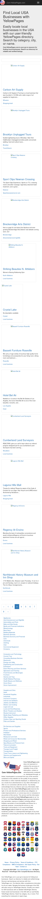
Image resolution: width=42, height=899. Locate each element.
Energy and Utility (9, 662)
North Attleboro (8, 275)
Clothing (6, 643)
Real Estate (7, 735)
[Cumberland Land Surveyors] (21, 425)
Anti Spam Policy (30, 864)
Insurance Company (10, 698)
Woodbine (6, 451)
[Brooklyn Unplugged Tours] (21, 119)
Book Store (7, 630)
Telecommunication (10, 745)
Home (6, 862)
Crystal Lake (10, 309)
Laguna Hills (7, 495)
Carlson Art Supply (13, 89)
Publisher (7, 733)
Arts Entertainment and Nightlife (14, 620)
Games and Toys (9, 677)
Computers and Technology (12, 654)
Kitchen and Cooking (10, 705)
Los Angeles (7, 406)
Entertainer (7, 666)
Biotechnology (8, 628)
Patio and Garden (9, 721)
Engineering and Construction (13, 664)
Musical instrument (10, 713)
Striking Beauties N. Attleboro (19, 269)
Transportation (8, 751)
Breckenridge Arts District (16, 224)
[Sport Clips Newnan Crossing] (21, 164)
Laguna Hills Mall (12, 485)
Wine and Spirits (9, 757)
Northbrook (6, 588)
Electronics (7, 660)
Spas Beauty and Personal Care (14, 743)
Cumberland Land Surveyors (18, 440)
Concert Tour (8, 656)
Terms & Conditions (26, 862)
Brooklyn (6, 145)
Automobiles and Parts (11, 622)
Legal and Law (8, 707)
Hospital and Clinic (9, 690)
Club (5, 645)
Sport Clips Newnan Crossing (19, 179)
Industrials (7, 696)
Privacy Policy (14, 862)
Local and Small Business (12, 709)
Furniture (6, 675)
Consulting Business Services (13, 658)
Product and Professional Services (15, 730)
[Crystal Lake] (12, 295)
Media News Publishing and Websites (16, 715)
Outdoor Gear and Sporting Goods (15, 719)
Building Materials (9, 632)
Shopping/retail (8, 103)
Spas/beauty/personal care (11, 193)
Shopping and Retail (10, 741)
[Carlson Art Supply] (21, 75)
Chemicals (7, 641)
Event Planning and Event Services (15, 669)
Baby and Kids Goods (11, 624)
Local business (8, 278)
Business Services (9, 634)
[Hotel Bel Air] (21, 380)
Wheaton (6, 100)
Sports (6, 728)
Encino (5, 540)
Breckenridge (7, 235)
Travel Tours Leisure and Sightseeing (16, 753)
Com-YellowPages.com (16, 2)
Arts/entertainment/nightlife (11, 238)
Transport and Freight (11, 749)
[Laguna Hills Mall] (21, 470)
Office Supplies (8, 717)
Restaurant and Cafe (10, 737)
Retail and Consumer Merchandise (15, 739)
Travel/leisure (7, 148)
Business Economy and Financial (14, 637)
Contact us (23, 866)
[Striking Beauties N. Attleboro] (19, 254)
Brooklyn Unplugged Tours (17, 134)
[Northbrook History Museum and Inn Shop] (21, 560)
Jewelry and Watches (10, 703)
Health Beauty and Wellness (13, 681)
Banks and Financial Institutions (14, 626)
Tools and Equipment (10, 747)
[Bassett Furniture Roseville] (21, 335)
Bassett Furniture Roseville (17, 350)
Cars (5, 639)
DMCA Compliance (17, 864)
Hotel (4, 409)
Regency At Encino (13, 529)
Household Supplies (10, 694)
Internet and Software (11, 701)
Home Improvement (10, 685)
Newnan (5, 190)
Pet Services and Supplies (12, 726)
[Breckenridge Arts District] (21, 209)
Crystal (5, 316)
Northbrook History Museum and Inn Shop (20, 576)
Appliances (7, 618)
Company (7, 649)
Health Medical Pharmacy (12, 679)
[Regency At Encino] (21, 515)
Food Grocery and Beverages (13, 673)
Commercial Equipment (11, 647)
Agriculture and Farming (11, 671)
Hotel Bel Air (9, 395)
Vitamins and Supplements (12, 755)
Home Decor (8, 683)
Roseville (6, 361)
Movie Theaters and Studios (13, 711)
